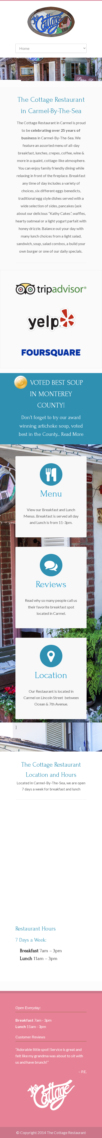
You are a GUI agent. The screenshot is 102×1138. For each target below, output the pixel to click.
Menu (51, 493)
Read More (72, 434)
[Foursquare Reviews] (51, 360)
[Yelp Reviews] (51, 330)
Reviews (51, 584)
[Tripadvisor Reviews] (51, 293)
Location (51, 675)
